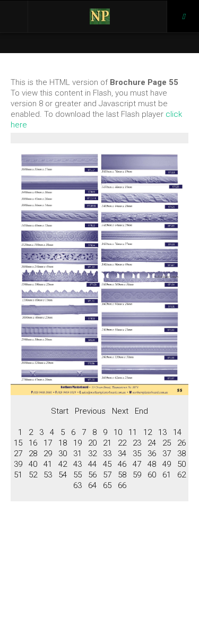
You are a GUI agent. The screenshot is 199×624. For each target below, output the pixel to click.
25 (166, 443)
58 (122, 475)
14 (177, 432)
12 (147, 432)
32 (92, 453)
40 (33, 464)
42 (62, 464)
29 (48, 453)
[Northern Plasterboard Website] (100, 16)
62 (181, 475)
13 (162, 432)
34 (122, 453)
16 (33, 443)
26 (181, 443)
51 (18, 475)
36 (152, 453)
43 (77, 464)
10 (118, 432)
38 (181, 453)
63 (77, 485)
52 (33, 475)
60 (152, 475)
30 (62, 453)
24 (152, 443)
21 (107, 443)
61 (166, 475)
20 (92, 443)
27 (18, 453)
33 (107, 453)
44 (92, 464)
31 (77, 453)
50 (181, 464)
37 (166, 453)
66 (122, 485)
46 (122, 464)
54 (62, 475)
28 (33, 453)
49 (166, 464)
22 (122, 443)
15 (18, 443)
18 (62, 443)
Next (120, 411)
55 (77, 475)
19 (77, 443)
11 (132, 432)
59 (137, 475)
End (141, 411)
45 (107, 464)
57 (107, 475)
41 (48, 464)
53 (48, 475)
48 (152, 464)
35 (137, 453)
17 (48, 443)
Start (59, 411)
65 (107, 485)
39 (18, 464)
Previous (90, 411)
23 (137, 443)
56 (92, 475)
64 (92, 485)
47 (137, 464)
